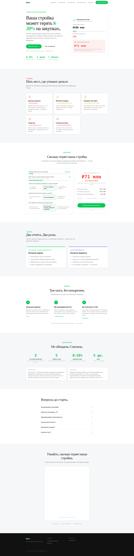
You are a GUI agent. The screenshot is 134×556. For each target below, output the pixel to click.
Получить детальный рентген (91, 205)
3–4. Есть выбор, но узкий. (49, 187)
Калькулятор (61, 2)
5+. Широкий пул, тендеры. (62, 187)
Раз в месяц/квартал (49, 197)
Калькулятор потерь (52, 541)
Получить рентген (101, 2)
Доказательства (81, 2)
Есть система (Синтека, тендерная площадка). (49, 207)
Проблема (53, 2)
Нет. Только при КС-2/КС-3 (35, 197)
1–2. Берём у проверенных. (33, 187)
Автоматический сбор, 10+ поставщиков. (63, 207)
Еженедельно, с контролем (62, 197)
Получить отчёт (33, 46)
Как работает (71, 2)
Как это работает (50, 46)
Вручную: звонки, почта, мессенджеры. (35, 207)
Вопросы (90, 2)
